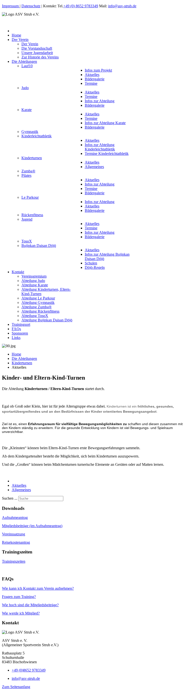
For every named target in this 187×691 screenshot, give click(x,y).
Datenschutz (30, 6)
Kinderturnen (22, 363)
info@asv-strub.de (122, 6)
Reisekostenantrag (16, 542)
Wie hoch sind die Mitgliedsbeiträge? (30, 605)
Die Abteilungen (24, 358)
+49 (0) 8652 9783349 (80, 6)
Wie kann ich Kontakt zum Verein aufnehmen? (38, 588)
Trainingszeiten (13, 561)
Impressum (11, 6)
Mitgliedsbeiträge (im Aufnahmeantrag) (32, 526)
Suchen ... (9, 498)
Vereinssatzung (13, 534)
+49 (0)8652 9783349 (29, 670)
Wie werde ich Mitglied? (21, 613)
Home (16, 354)
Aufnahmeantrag (15, 517)
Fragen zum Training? (19, 597)
